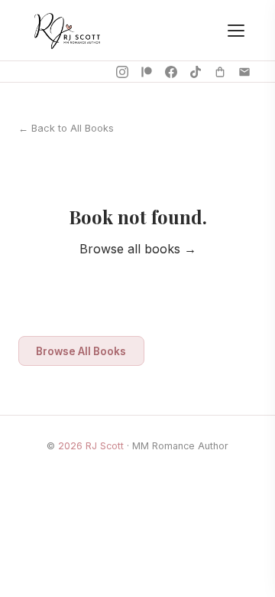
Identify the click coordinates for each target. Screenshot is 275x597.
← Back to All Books (66, 128)
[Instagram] (122, 72)
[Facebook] (171, 72)
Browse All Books (81, 351)
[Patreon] (147, 72)
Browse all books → (137, 248)
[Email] (244, 72)
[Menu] (236, 30)
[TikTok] (195, 72)
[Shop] (220, 72)
